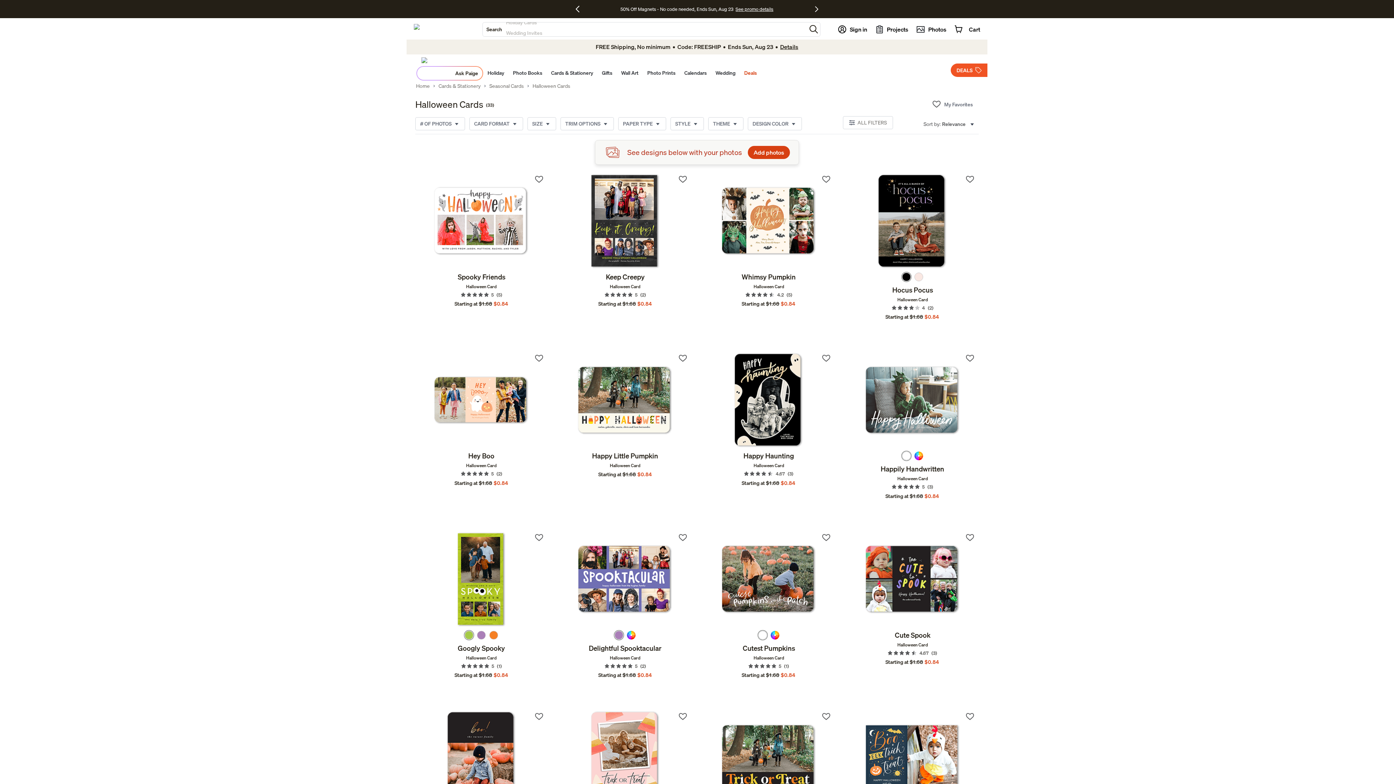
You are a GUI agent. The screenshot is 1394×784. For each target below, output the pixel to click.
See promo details (754, 9)
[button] (813, 29)
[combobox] (644, 29)
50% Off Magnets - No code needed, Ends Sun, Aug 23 (676, 9)
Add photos (769, 152)
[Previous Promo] (580, 9)
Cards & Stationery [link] (460, 86)
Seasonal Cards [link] (506, 86)
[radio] (906, 277)
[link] (482, 221)
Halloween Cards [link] (551, 86)
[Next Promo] (816, 9)
